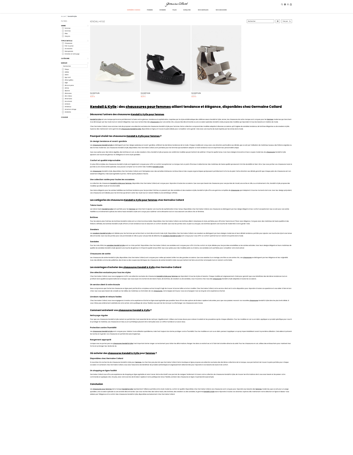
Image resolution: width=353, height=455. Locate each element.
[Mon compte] (288, 4)
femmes (270, 119)
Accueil (63, 16)
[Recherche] (282, 4)
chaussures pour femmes (102, 389)
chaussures (154, 122)
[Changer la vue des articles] (278, 21)
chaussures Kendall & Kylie (131, 129)
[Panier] (291, 4)
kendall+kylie (72, 16)
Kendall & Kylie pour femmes (121, 183)
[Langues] (285, 4)
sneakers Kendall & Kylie (102, 233)
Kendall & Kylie (95, 119)
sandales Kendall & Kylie (116, 245)
